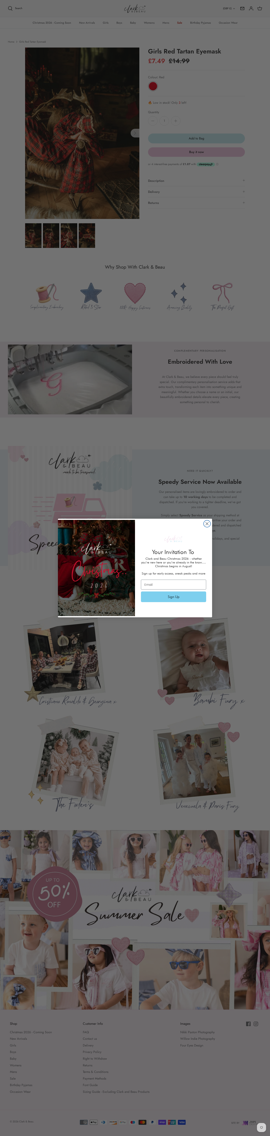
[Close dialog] (207, 523)
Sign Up (173, 597)
